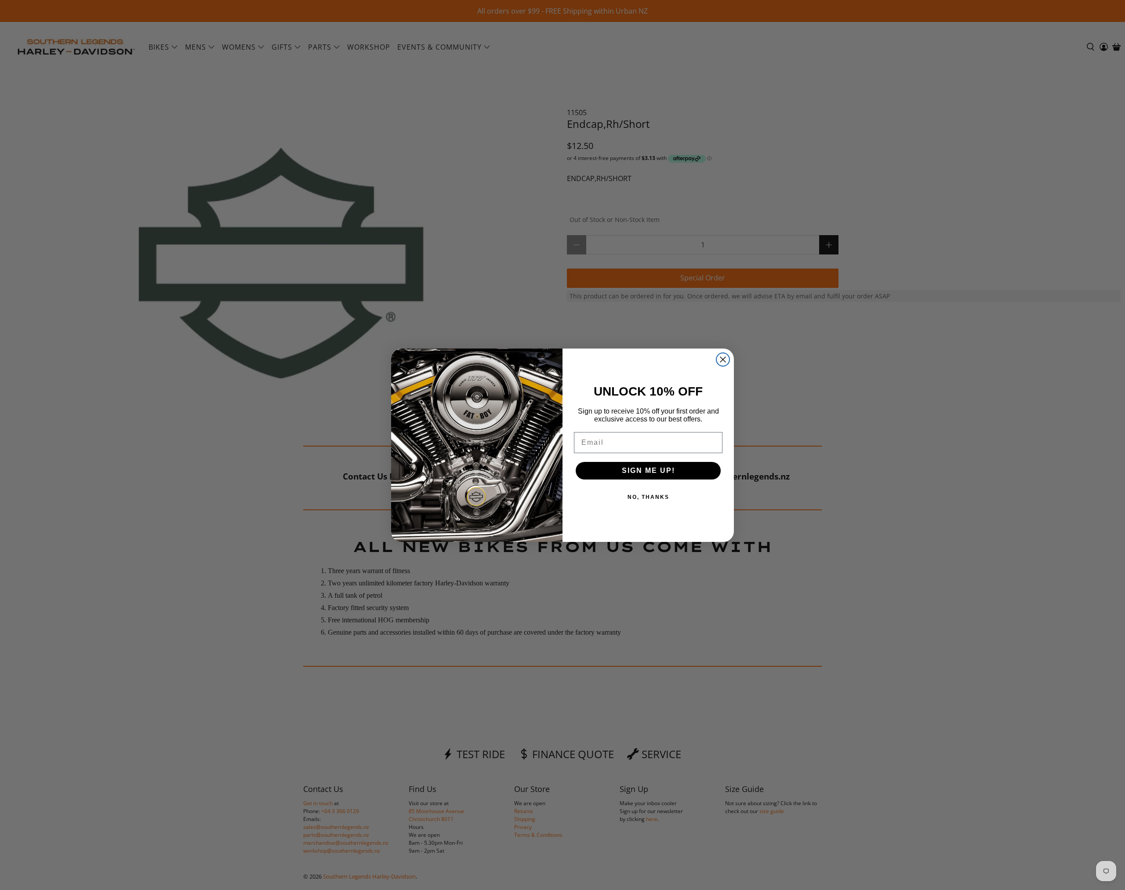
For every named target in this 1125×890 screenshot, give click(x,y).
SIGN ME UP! (648, 470)
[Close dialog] (722, 359)
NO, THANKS (648, 497)
